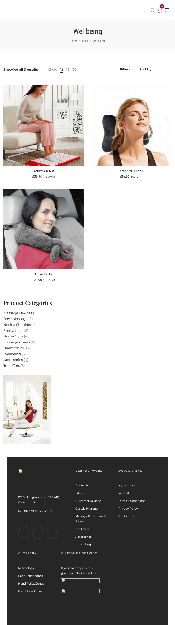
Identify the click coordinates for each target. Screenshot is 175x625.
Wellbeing (12, 354)
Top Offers (82, 529)
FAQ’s (79, 493)
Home (73, 40)
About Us (81, 485)
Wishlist (123, 493)
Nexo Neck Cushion (131, 171)
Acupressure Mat (44, 171)
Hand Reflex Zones (31, 583)
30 (74, 70)
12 (61, 70)
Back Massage (15, 319)
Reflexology (26, 568)
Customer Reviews (88, 500)
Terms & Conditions (131, 500)
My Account (126, 485)
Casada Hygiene (86, 508)
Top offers (11, 365)
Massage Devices (17, 313)
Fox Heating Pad (43, 274)
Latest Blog (83, 544)
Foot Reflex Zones (30, 576)
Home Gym (13, 336)
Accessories (13, 360)
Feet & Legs (13, 330)
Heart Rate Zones (30, 591)
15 (67, 70)
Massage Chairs (16, 342)
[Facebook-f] (24, 533)
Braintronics (13, 348)
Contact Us (126, 516)
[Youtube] (52, 533)
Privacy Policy (128, 508)
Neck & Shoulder (17, 324)
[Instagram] (38, 533)
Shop (85, 40)
